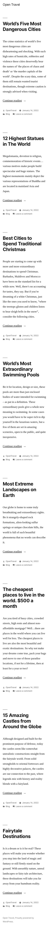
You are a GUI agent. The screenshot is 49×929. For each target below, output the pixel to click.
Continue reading (14, 100)
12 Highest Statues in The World (23, 141)
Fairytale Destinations (17, 833)
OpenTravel (11, 110)
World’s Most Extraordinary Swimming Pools (21, 369)
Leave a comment (24, 114)
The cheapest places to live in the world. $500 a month (23, 597)
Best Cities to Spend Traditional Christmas (22, 243)
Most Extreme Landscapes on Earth (19, 489)
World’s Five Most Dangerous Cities (22, 26)
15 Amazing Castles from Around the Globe (22, 720)
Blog (8, 114)
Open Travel (11, 4)
